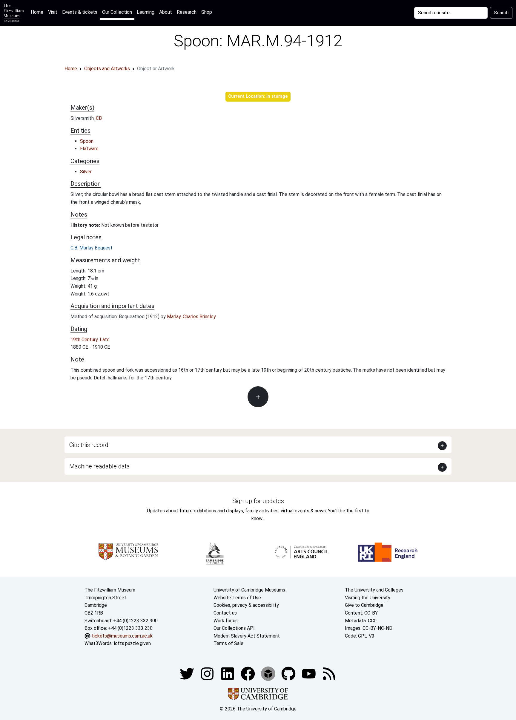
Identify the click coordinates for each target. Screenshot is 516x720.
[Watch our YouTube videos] (309, 673)
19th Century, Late (90, 339)
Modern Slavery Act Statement (247, 636)
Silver (86, 171)
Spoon (86, 141)
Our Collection (117, 12)
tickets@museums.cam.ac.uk (122, 636)
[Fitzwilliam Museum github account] (289, 673)
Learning (145, 12)
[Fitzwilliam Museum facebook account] (228, 673)
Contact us (225, 613)
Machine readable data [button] (99, 466)
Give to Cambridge (364, 605)
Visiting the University (367, 597)
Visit (52, 12)
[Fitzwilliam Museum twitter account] (187, 673)
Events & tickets (79, 12)
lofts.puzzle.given (132, 643)
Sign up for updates (258, 501)
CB (99, 118)
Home (38, 12)
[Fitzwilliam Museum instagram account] (208, 673)
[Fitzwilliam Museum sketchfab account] (269, 673)
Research (186, 12)
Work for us (226, 621)
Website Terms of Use (237, 597)
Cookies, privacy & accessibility (246, 605)
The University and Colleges (374, 590)
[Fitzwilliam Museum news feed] (329, 673)
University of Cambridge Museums (249, 590)
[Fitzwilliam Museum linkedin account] (248, 673)
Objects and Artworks (107, 68)
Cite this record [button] (88, 444)
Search (501, 13)
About (165, 12)
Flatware (89, 148)
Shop (206, 12)
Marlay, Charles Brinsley (191, 316)
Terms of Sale (228, 643)
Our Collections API (234, 628)
